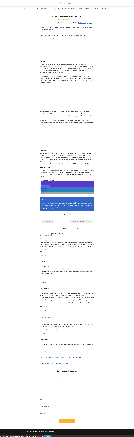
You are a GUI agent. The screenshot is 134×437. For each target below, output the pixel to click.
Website (42, 413)
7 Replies (76, 19)
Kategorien (71, 19)
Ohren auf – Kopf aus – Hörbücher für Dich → (81, 221)
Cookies (107, 8)
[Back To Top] (107, 431)
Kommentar (67, 379)
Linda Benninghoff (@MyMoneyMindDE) (52, 234)
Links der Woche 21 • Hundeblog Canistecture (56, 363)
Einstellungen (47, 436)
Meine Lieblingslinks (54, 8)
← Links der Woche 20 (48, 221)
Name (41, 400)
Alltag (67, 19)
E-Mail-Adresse (44, 406)
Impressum (71, 8)
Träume (69, 214)
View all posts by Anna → (47, 208)
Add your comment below (71, 229)
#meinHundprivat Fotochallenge (94, 8)
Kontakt (64, 8)
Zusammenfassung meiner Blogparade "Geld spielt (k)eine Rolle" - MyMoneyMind (65, 357)
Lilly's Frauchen (44, 288)
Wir (25, 8)
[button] (45, 186)
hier (46, 29)
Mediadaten (43, 8)
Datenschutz (79, 8)
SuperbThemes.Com (50, 431)
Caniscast (31, 8)
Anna (63, 19)
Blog (37, 8)
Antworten (42, 255)
